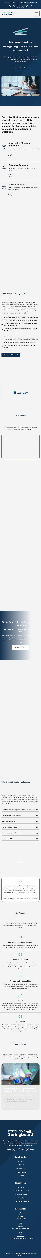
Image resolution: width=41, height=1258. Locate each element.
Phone (20, 1216)
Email (20, 1226)
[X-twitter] (14, 6)
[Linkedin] (18, 6)
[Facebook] (10, 6)
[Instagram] (30, 6)
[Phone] (20, 1214)
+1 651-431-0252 (20, 1219)
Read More (7, 1107)
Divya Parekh (10, 1095)
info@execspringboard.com (20, 1228)
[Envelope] (22, 6)
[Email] (20, 1223)
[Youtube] (26, 6)
